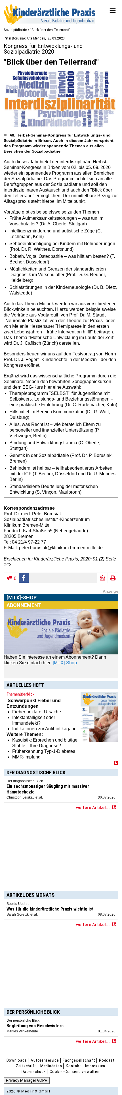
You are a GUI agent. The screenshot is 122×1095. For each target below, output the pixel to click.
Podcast (107, 1060)
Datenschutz (33, 1071)
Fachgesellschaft (79, 1060)
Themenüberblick (20, 694)
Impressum (95, 1065)
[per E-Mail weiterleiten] (102, 578)
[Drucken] (113, 578)
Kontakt (73, 1065)
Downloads (17, 1060)
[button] (24, 578)
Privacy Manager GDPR (26, 1080)
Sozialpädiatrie (15, 30)
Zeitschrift (26, 1065)
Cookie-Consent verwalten (75, 1071)
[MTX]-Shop (22, 604)
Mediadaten (51, 1065)
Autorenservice (45, 1060)
